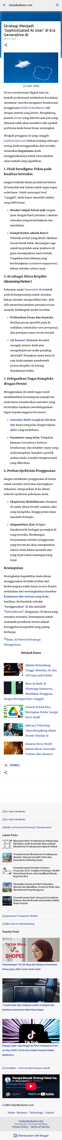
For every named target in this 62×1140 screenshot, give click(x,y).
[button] (6, 45)
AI (6, 765)
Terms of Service (40, 1126)
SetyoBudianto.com (20, 5)
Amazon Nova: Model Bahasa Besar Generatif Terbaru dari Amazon (40, 749)
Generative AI (33, 289)
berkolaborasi (14, 611)
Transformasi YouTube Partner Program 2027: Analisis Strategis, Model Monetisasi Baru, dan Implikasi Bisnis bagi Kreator (36, 872)
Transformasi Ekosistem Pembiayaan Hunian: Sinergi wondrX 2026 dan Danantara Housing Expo (35, 857)
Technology (36, 1112)
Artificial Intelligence (33, 107)
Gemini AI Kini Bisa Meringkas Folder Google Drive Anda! (41, 712)
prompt (18, 117)
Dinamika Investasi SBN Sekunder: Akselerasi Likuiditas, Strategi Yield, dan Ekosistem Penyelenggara (36, 887)
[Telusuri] (57, 5)
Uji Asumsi (17, 340)
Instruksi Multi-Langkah (27, 419)
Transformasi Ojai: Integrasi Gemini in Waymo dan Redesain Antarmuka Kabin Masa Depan (36, 900)
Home (11, 1112)
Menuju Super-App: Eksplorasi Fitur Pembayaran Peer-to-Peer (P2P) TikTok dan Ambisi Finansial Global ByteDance (30, 1050)
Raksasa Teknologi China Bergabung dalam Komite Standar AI (40, 730)
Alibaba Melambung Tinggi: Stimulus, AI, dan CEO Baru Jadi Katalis (41, 670)
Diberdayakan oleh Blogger (33, 1135)
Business (14, 765)
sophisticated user (15, 140)
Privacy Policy (20, 1126)
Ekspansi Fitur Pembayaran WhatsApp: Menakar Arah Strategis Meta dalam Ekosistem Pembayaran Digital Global (36, 843)
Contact (49, 1112)
